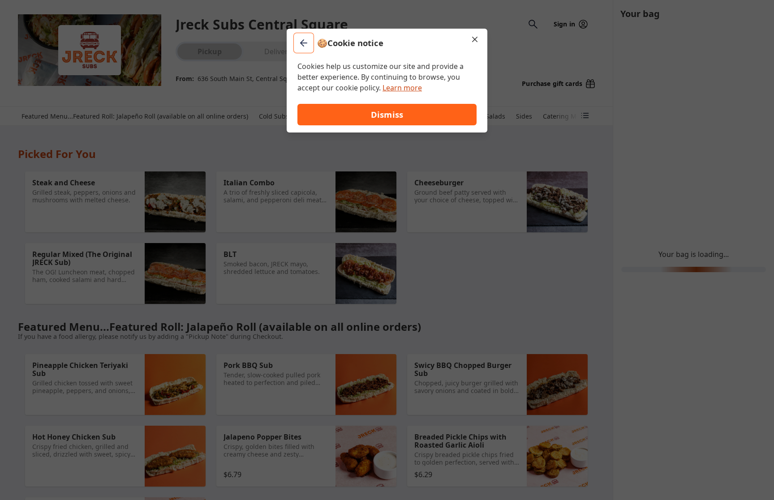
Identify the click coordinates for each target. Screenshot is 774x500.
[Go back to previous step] (304, 43)
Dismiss (387, 114)
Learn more (402, 88)
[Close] (475, 39)
